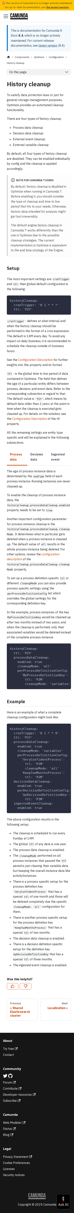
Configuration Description (35, 360)
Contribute (10, 1088)
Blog (6, 1135)
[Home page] (8, 57)
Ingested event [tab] (58, 456)
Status (7, 1129)
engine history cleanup (43, 225)
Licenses (9, 1169)
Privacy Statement (15, 1157)
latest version (48, 45)
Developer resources (17, 1094)
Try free (8, 1049)
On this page (18, 72)
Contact (8, 1055)
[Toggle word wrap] (59, 648)
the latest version (57, 7)
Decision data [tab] (36, 456)
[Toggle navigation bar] (6, 16)
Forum (7, 1082)
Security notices (14, 1175)
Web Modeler (12, 1122)
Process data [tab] (16, 456)
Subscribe (10, 1101)
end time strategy (32, 250)
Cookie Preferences (16, 1163)
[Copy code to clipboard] (66, 300)
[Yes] (12, 986)
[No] (25, 986)
